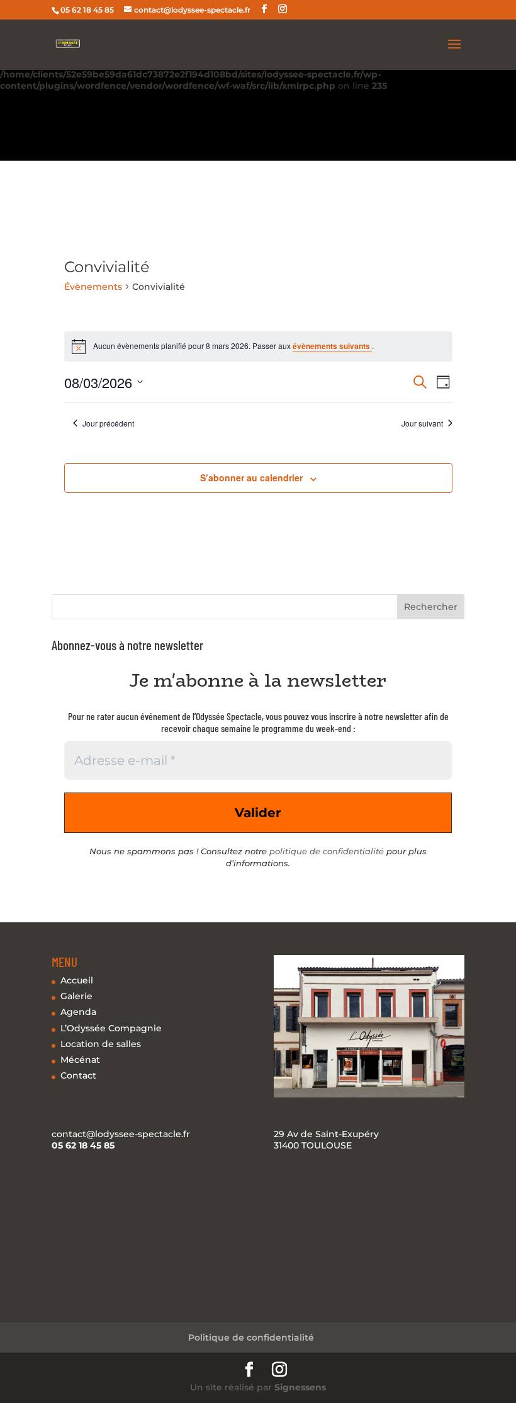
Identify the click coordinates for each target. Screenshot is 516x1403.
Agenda (78, 1011)
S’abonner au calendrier (251, 477)
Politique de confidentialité (251, 1337)
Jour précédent (108, 423)
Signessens (300, 1387)
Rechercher (430, 606)
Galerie (76, 996)
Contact (78, 1075)
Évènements (93, 286)
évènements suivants (332, 346)
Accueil (76, 980)
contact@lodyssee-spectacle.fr (121, 1134)
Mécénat (80, 1059)
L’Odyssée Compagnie (111, 1028)
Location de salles (100, 1044)
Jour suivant (422, 423)
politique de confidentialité (326, 851)
